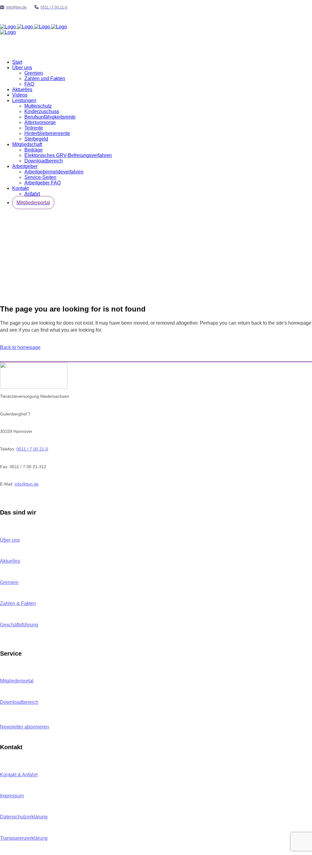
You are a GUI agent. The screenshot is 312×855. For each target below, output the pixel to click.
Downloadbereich (19, 702)
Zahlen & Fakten (18, 603)
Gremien (9, 582)
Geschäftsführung (19, 624)
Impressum (12, 795)
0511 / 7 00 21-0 (32, 449)
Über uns (10, 540)
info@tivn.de (27, 484)
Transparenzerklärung (24, 838)
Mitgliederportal (17, 680)
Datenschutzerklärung (24, 816)
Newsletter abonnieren (24, 726)
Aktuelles (10, 561)
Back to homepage (20, 347)
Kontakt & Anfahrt (18, 774)
